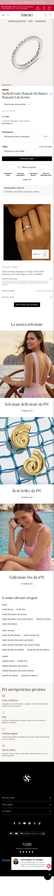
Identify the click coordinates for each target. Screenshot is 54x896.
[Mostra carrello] (50, 15)
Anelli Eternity (40, 21)
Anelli (30, 21)
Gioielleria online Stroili (16, 21)
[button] (27, 177)
